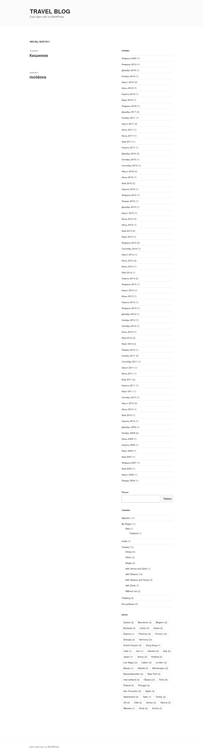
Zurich (157, 708)
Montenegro (160, 668)
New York (153, 673)
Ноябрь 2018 (128, 76)
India (127, 651)
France (161, 633)
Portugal (144, 685)
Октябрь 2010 (129, 397)
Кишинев (38, 55)
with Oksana (131, 574)
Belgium (161, 622)
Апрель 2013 (128, 302)
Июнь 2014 (127, 266)
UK (126, 702)
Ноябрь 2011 (128, 355)
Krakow (156, 656)
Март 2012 (127, 343)
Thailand (133, 533)
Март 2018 (127, 99)
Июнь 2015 (127, 224)
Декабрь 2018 (129, 70)
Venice (151, 702)
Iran (139, 651)
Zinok (143, 708)
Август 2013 (128, 290)
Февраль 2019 (129, 64)
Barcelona (145, 622)
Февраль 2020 (129, 58)
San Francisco (132, 691)
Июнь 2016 (127, 177)
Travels (125, 547)
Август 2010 (128, 403)
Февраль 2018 (129, 106)
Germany (145, 639)
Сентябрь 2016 (129, 165)
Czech (144, 628)
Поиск (125, 492)
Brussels (129, 628)
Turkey (160, 696)
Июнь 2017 (127, 135)
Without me (131, 591)
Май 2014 (127, 272)
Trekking (126, 598)
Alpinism (126, 518)
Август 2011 (128, 367)
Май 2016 (127, 183)
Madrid (143, 668)
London (161, 662)
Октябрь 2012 (129, 325)
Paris (163, 679)
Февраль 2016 (129, 195)
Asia (127, 528)
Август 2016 (128, 171)
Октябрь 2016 (129, 159)
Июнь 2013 (127, 296)
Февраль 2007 (129, 462)
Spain (150, 691)
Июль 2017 (127, 129)
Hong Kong (153, 645)
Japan (128, 656)
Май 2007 (127, 456)
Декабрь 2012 (129, 314)
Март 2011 (127, 391)
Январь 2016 (128, 201)
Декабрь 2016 (129, 153)
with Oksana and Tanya (137, 579)
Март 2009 (127, 450)
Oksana (149, 679)
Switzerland (130, 696)
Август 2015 (128, 213)
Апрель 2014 (128, 278)
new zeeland (131, 679)
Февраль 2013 (129, 308)
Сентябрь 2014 (129, 248)
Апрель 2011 (128, 385)
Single (128, 563)
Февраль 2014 (129, 284)
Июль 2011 (127, 373)
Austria (128, 622)
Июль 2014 (127, 260)
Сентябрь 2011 (129, 361)
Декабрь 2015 (129, 206)
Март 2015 (127, 236)
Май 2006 (127, 468)
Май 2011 (127, 379)
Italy (167, 651)
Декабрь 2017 (129, 111)
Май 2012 (127, 337)
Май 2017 (127, 141)
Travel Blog (50, 11)
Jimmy (142, 656)
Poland (128, 685)
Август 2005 (128, 474)
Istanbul (153, 651)
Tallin (147, 696)
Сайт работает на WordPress (44, 746)
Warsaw (129, 708)
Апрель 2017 (128, 147)
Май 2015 (127, 230)
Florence (144, 633)
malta (124, 541)
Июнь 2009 (127, 438)
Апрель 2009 (128, 444)
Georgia (129, 639)
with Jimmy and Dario (136, 568)
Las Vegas (130, 662)
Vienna (165, 702)
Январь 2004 (128, 480)
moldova (37, 77)
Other (128, 557)
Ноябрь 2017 (128, 117)
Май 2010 (127, 415)
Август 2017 (128, 123)
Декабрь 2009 (129, 427)
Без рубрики (128, 603)
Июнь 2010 (127, 409)
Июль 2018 (127, 88)
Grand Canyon (132, 645)
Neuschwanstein (133, 673)
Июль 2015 (127, 218)
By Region (127, 523)
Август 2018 (128, 82)
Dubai (158, 628)
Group (128, 551)
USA (138, 702)
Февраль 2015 (129, 242)
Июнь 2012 (127, 331)
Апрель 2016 (128, 189)
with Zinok (130, 585)
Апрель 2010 (128, 421)
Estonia (128, 633)
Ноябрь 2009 (128, 432)
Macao (128, 668)
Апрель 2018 (128, 94)
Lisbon (146, 662)
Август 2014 (128, 254)
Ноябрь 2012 (128, 320)
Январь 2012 (128, 349)
